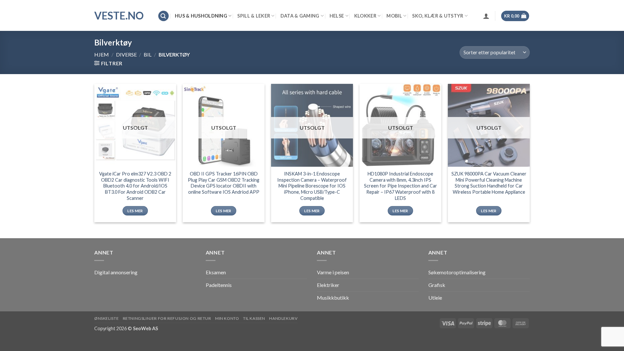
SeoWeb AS (145, 328)
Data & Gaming (299, 16)
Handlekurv (283, 318)
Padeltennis (219, 285)
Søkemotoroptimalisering (457, 272)
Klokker (365, 16)
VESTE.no (119, 15)
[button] (163, 16)
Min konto (227, 318)
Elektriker (328, 285)
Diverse (126, 54)
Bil (147, 54)
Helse (337, 16)
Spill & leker (253, 16)
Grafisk (436, 285)
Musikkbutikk (333, 297)
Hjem (101, 54)
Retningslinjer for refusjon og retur (167, 318)
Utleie (435, 297)
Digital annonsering (115, 272)
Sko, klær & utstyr (437, 16)
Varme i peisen (333, 272)
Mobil (394, 16)
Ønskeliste (106, 318)
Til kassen (254, 318)
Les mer (135, 211)
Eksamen (216, 272)
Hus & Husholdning (201, 16)
